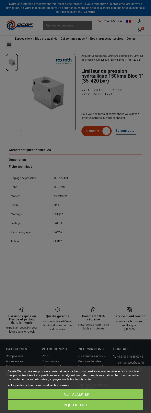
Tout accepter (75, 394)
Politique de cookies (21, 385)
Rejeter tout (75, 405)
